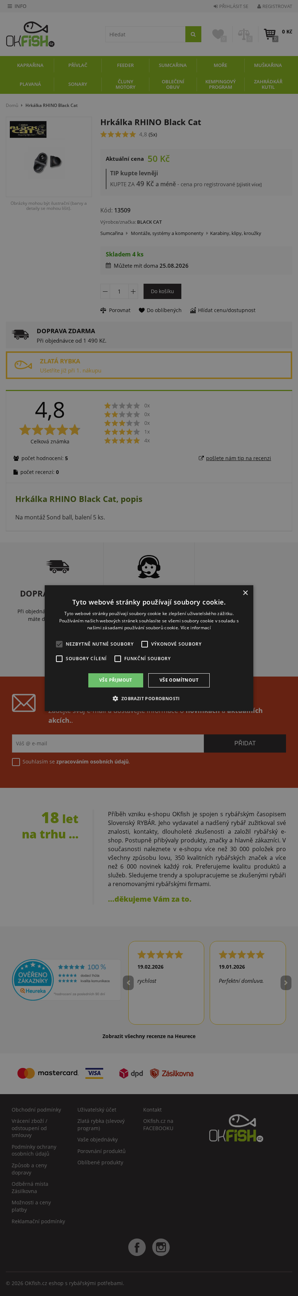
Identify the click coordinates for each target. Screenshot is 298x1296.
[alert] (149, 648)
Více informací (196, 628)
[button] (149, 698)
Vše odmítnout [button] (179, 680)
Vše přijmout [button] (115, 680)
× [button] (245, 592)
